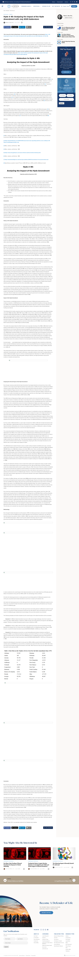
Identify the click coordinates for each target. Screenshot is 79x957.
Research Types (70, 934)
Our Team (35, 936)
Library (66, 1)
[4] (12, 97)
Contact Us (36, 941)
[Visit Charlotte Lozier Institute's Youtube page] (76, 2)
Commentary (68, 937)
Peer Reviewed (68, 944)
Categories (45, 934)
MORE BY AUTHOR (68, 17)
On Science (56, 939)
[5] (44, 100)
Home (5, 10)
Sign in (66, 6)
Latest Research (45, 936)
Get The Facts (56, 6)
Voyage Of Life (46, 6)
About (53, 1)
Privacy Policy (28, 955)
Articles (67, 936)
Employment (60, 1)
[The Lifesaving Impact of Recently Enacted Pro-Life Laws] (64, 853)
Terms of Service (22, 955)
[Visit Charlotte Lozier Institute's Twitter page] (70, 2)
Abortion (11, 14)
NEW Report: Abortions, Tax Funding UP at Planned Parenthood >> (17, 2)
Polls (66, 947)
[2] (45, 84)
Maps (67, 942)
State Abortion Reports (58, 946)
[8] (48, 115)
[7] (20, 115)
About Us (36, 934)
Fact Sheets (68, 939)
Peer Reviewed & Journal (59, 942)
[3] (14, 94)
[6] (47, 109)
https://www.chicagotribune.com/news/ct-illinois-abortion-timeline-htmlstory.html (23, 152)
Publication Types (59, 934)
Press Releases (37, 939)
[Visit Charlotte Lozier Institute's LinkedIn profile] (74, 2)
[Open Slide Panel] (3, 6)
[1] (50, 79)
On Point (55, 937)
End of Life (44, 947)
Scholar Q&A (68, 949)
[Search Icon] (61, 6)
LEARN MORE (66, 72)
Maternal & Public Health (47, 945)
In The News (36, 937)
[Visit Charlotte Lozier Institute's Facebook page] (43, 929)
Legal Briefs (68, 941)
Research (7, 10)
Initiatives (36, 6)
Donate (74, 6)
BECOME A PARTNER (46, 912)
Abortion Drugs (45, 939)
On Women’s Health (58, 941)
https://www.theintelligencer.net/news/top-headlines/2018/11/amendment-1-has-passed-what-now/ (26, 159)
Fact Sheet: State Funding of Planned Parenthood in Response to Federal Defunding (13, 865)
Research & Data (26, 6)
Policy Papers (68, 946)
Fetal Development (46, 941)
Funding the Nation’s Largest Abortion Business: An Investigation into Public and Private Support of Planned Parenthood (38, 865)
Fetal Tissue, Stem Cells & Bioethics (47, 943)
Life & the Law (12, 10)
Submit (61, 103)
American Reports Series (59, 936)
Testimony (67, 951)
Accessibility (36, 942)
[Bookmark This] (21, 22)
